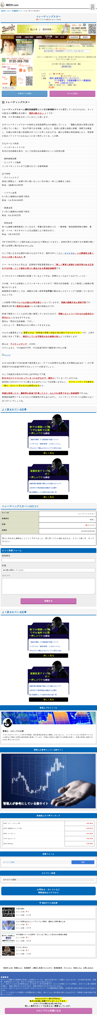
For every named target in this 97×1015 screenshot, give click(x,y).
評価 (4, 565)
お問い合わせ (88, 968)
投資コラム (77, 968)
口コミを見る (72, 93)
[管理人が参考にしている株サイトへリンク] (48, 808)
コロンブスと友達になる (48, 1010)
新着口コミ (18, 968)
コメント (6, 575)
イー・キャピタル (66, 253)
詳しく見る (48, 453)
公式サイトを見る (24, 93)
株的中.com (8, 968)
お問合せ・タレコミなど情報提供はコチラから (48, 891)
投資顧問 (27, 968)
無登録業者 (58, 968)
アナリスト (68, 968)
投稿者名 (6, 556)
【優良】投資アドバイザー (42, 968)
